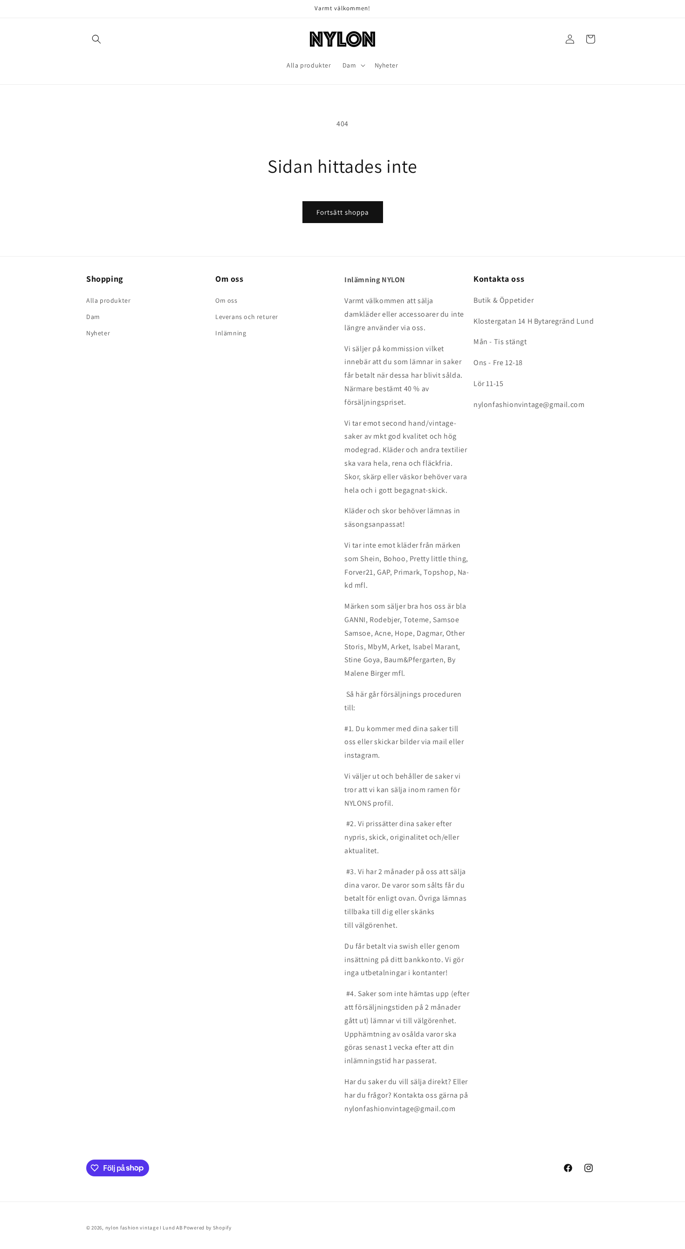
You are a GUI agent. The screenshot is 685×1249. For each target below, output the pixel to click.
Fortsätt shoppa (342, 212)
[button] (96, 39)
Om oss (226, 300)
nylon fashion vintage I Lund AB (144, 1227)
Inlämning (230, 333)
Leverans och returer (246, 316)
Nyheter (98, 333)
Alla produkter (108, 300)
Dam (93, 316)
